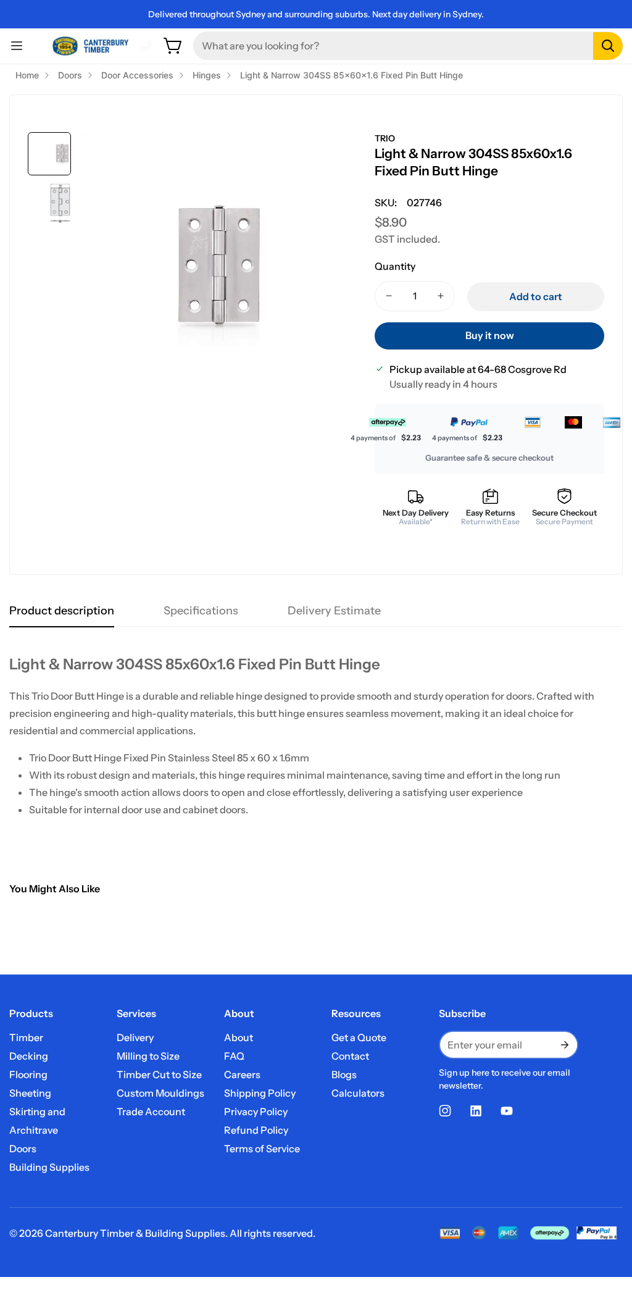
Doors (22, 1148)
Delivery (135, 1037)
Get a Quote (358, 1037)
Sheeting (30, 1093)
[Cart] (173, 45)
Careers (242, 1074)
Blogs (344, 1074)
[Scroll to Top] (608, 1238)
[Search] (608, 46)
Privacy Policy (256, 1111)
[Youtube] (507, 1111)
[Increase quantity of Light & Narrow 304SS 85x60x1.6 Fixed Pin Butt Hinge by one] (440, 296)
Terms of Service (262, 1148)
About (238, 1037)
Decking (28, 1056)
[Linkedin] (476, 1111)
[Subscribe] (563, 1045)
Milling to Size (148, 1056)
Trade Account (151, 1111)
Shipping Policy (260, 1093)
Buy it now (489, 335)
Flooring (28, 1074)
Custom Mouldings (160, 1093)
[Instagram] (445, 1111)
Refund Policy (256, 1130)
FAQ (234, 1056)
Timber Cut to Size (159, 1074)
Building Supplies (49, 1167)
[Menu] (16, 45)
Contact (350, 1056)
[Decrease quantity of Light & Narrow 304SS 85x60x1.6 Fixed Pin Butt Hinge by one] (388, 296)
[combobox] (408, 45)
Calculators (358, 1093)
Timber (26, 1037)
